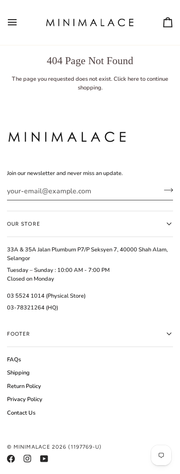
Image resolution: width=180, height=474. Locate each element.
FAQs (14, 360)
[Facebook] (11, 459)
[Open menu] (20, 22)
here (133, 79)
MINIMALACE (32, 447)
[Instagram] (27, 459)
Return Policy (24, 386)
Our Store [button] (23, 224)
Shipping (18, 373)
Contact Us (21, 413)
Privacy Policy (24, 399)
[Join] (166, 190)
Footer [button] (18, 334)
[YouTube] (44, 459)
